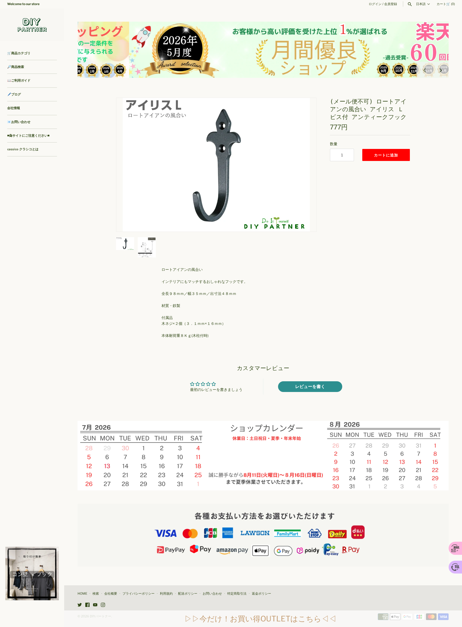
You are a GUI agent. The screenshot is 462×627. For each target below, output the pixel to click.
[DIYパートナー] (32, 24)
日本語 (421, 4)
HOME (82, 593)
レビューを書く (310, 386)
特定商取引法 (237, 593)
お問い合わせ (212, 593)
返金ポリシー (261, 593)
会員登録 (390, 4)
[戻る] (425, 70)
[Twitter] (80, 605)
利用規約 (166, 593)
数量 (333, 143)
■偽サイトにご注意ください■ (28, 135)
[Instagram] (103, 605)
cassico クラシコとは (22, 149)
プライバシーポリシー (138, 593)
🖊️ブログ (14, 94)
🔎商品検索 (15, 67)
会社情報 (13, 108)
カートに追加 (386, 155)
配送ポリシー (187, 593)
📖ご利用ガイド (18, 80)
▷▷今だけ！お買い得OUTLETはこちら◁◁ (260, 618)
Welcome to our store (23, 4)
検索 (96, 593)
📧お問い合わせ (18, 122)
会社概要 (110, 593)
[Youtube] (95, 605)
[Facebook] (87, 605)
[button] (305, 165)
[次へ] (441, 70)
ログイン (375, 4)
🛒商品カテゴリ (18, 53)
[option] (263, 50)
